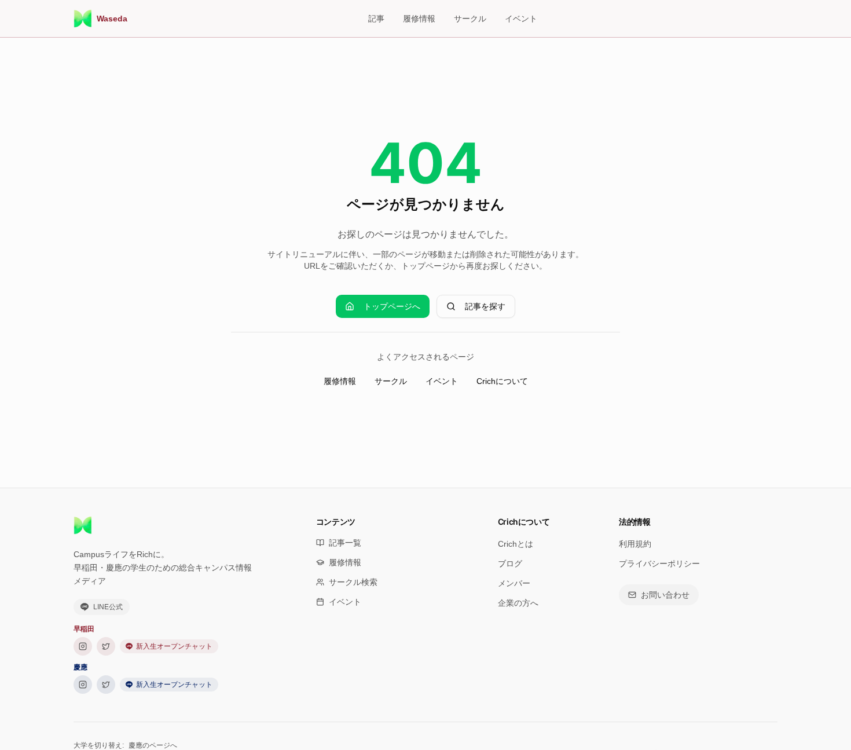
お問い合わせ (665, 594)
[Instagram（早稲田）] (83, 646)
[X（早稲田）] (106, 646)
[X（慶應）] (106, 684)
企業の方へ (518, 603)
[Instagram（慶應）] (83, 684)
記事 (376, 18)
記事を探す (485, 306)
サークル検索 (353, 582)
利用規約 (635, 543)
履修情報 (419, 18)
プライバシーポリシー (659, 563)
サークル (470, 18)
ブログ (510, 563)
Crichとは (515, 543)
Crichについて (502, 381)
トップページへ (392, 306)
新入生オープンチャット (174, 646)
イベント (521, 18)
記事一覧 (345, 542)
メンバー (514, 583)
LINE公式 (108, 607)
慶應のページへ (153, 745)
